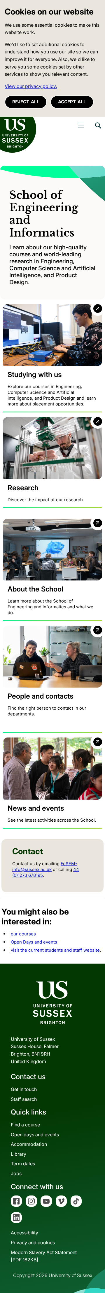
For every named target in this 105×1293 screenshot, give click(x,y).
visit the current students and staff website (55, 950)
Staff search (24, 1099)
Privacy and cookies (33, 1242)
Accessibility (24, 1233)
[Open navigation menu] (81, 125)
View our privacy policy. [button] (31, 86)
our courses (23, 934)
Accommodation (29, 1144)
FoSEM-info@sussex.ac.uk (44, 866)
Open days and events (35, 1134)
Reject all (25, 101)
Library (18, 1154)
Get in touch (24, 1089)
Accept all (72, 101)
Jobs (16, 1173)
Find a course (25, 1125)
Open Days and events (34, 942)
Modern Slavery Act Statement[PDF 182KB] (44, 1256)
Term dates (23, 1163)
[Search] (97, 130)
